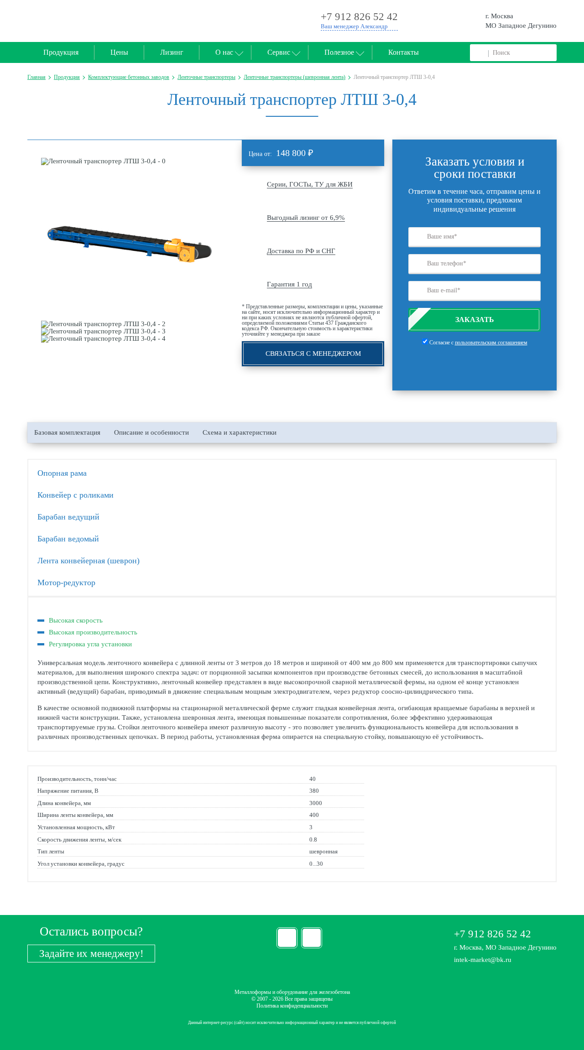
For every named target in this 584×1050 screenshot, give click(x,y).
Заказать (474, 319)
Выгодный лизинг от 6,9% (306, 217)
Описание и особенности (151, 432)
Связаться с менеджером (313, 353)
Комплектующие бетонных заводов (128, 77)
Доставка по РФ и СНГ (301, 251)
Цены (119, 52)
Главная (36, 77)
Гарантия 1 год (289, 284)
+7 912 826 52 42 (492, 934)
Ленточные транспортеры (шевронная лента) (294, 77)
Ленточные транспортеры (206, 77)
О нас (224, 52)
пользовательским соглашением (491, 342)
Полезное (339, 52)
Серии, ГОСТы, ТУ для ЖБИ (310, 184)
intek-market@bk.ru (482, 959)
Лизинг (171, 52)
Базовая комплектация (67, 432)
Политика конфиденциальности (292, 1006)
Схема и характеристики (239, 432)
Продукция (60, 52)
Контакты (403, 52)
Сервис (278, 52)
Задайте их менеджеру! (91, 953)
